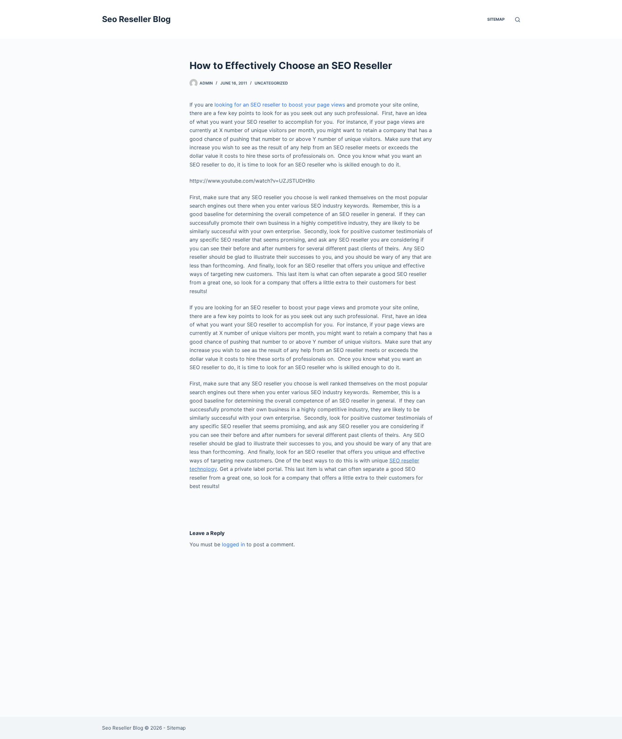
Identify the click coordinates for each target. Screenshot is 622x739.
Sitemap (496, 19)
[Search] (517, 19)
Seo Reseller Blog (136, 19)
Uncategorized (271, 83)
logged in (233, 544)
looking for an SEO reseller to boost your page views (279, 104)
